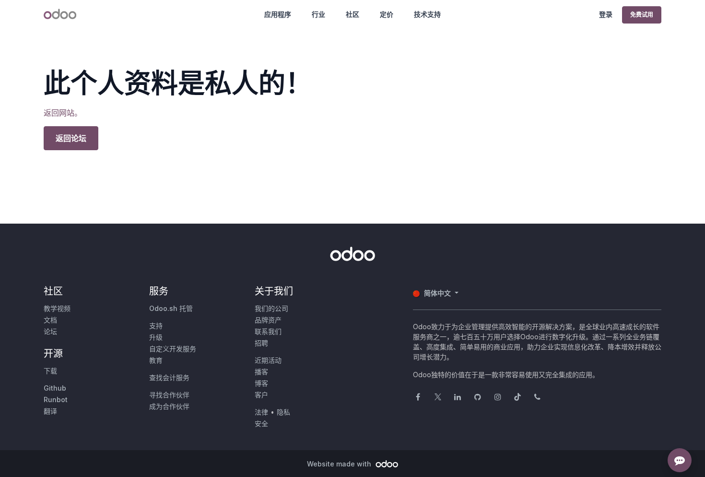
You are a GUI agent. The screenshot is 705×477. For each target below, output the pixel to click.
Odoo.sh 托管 (171, 308)
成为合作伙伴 (169, 406)
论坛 (50, 331)
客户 (261, 395)
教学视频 (57, 308)
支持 (156, 326)
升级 (156, 337)
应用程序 (277, 14)
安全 (261, 423)
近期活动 (268, 360)
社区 (352, 14)
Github (55, 388)
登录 (605, 14)
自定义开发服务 (172, 349)
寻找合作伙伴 (169, 395)
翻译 (50, 411)
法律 (261, 412)
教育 (156, 360)
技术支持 (427, 14)
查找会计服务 (169, 377)
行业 (318, 14)
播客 (261, 372)
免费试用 (641, 14)
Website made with (340, 464)
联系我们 (268, 331)
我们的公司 (271, 308)
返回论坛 (71, 138)
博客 (261, 383)
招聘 (261, 343)
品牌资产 (268, 320)
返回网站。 (63, 113)
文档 (50, 320)
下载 (50, 371)
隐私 (283, 412)
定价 (386, 14)
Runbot (56, 399)
